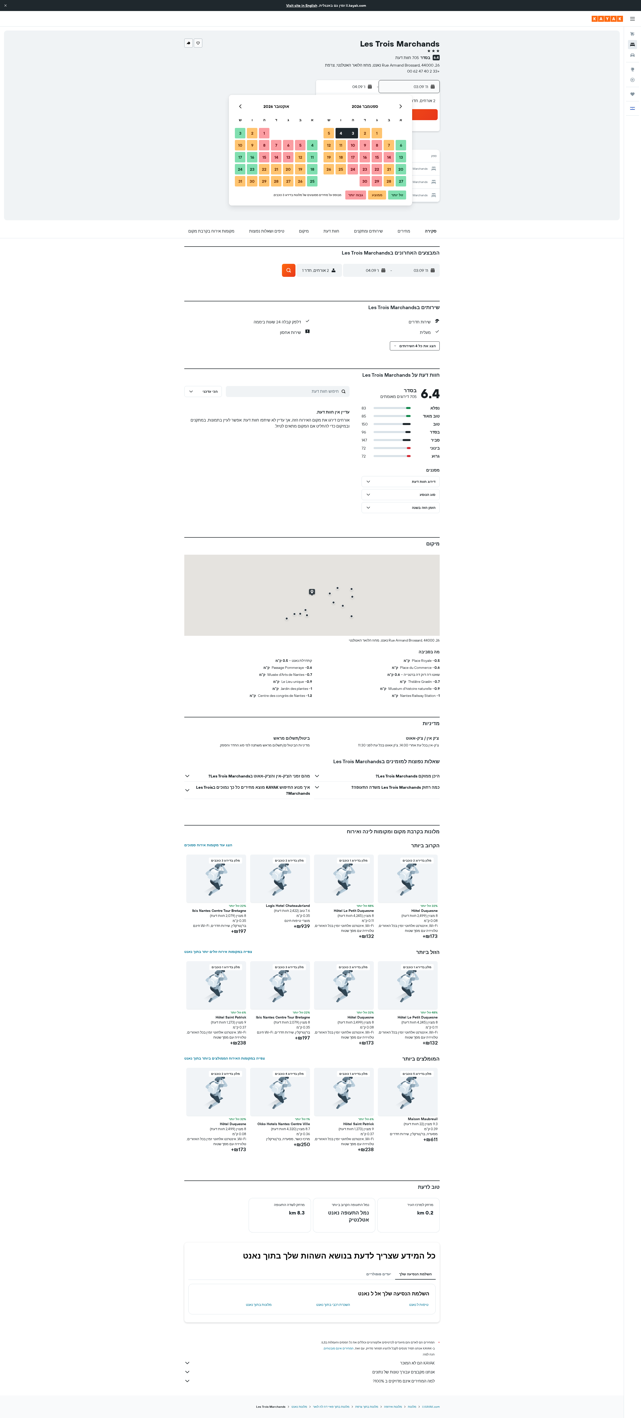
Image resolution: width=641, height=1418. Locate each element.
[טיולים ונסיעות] (632, 94)
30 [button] (364, 181)
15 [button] (377, 157)
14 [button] (389, 157)
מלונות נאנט (299, 1406)
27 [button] (401, 181)
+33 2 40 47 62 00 (423, 71)
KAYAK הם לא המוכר (417, 1362)
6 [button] (401, 145)
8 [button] (377, 145)
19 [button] (329, 157)
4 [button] (341, 133)
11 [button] (340, 145)
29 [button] (377, 181)
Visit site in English (301, 5)
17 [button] (353, 157)
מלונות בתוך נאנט (259, 1304)
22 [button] (377, 169)
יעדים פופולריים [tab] (378, 1274)
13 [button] (401, 157)
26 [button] (329, 169)
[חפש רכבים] (632, 55)
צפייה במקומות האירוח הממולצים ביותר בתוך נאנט (224, 1058)
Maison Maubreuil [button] (423, 1119)
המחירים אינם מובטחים (339, 1348)
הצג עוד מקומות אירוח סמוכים (208, 845)
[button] (5, 5)
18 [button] (341, 157)
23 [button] (365, 169)
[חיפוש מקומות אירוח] (632, 45)
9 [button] (365, 145)
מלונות (412, 1406)
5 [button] (329, 133)
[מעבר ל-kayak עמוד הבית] (607, 19)
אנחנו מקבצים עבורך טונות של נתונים (403, 1371)
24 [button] (353, 169)
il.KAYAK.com (431, 1406)
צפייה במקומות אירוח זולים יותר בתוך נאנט (218, 951)
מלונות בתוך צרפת (366, 1406)
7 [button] (389, 145)
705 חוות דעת (407, 57)
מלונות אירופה (393, 1406)
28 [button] (389, 181)
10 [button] (353, 145)
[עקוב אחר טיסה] (632, 80)
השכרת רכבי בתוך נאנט (333, 1304)
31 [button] (240, 181)
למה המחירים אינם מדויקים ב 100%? (404, 1380)
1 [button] (377, 133)
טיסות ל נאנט (418, 1304)
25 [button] (341, 169)
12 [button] (329, 145)
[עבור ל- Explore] (632, 69)
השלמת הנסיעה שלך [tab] (415, 1274)
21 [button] (389, 169)
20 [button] (400, 169)
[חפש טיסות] (632, 34)
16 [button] (365, 157)
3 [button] (353, 133)
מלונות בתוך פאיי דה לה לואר (331, 1406)
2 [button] (365, 133)
